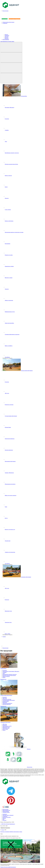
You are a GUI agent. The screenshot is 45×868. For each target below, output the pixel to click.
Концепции (5, 702)
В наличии (5, 670)
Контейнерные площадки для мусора (10, 674)
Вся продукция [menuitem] (5, 809)
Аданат (2, 829)
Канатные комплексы (7, 704)
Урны (4, 673)
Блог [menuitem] (3, 819)
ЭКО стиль (5, 698)
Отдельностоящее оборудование (9, 700)
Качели (4, 677)
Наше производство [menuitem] (6, 810)
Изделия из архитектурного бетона (9, 675)
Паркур (4, 730)
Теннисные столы (6, 728)
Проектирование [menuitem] (6, 811)
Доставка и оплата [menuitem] (6, 812)
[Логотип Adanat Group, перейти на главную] (22, 5)
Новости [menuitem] (4, 818)
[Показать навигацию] (11, 78)
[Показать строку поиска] (11, 47)
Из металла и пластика (7, 699)
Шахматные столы (6, 727)
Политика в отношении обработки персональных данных (11, 831)
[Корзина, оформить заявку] (11, 68)
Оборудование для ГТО (7, 726)
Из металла (5, 725)
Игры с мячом (5, 729)
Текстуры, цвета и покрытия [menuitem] (8, 815)
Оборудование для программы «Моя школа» (11, 671)
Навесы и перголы (6, 676)
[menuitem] (24, 15)
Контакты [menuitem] (4, 820)
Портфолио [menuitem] (5, 814)
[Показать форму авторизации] (11, 57)
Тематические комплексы (7, 703)
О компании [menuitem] (5, 816)
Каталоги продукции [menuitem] (7, 817)
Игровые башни (6, 701)
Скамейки (4, 672)
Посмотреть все (3, 679)
